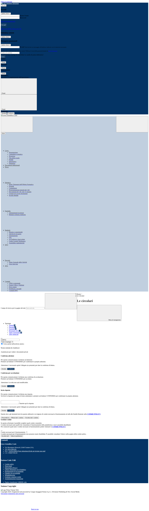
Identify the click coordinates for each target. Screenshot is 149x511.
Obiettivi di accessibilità (12, 473)
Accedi (4, 5)
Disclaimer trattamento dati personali (12, 493)
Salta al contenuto (6, 2)
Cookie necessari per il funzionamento (13, 432)
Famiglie (13, 329)
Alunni (12, 325)
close (3, 133)
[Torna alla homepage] (74, 115)
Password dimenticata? (8, 21)
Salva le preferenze (16, 436)
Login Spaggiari (52, 51)
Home (79, 294)
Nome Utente (24, 16)
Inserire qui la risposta (27, 403)
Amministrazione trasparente (14, 479)
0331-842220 (12, 449)
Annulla (4, 113)
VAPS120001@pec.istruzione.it (27, 451)
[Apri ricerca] (132, 124)
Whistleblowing (10, 475)
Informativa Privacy (11, 468)
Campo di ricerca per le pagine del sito (13, 308)
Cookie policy (9, 464)
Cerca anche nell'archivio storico (13, 344)
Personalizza (5, 417)
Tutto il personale (15, 332)
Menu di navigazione (114, 320)
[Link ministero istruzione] (10, 3)
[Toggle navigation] (17, 124)
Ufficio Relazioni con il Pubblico (15, 470)
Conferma (11, 113)
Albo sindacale (13, 334)
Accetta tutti (31, 417)
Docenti (12, 327)
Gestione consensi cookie (13, 477)
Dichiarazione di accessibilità (14, 471)
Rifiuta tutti (17, 417)
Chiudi (3, 62)
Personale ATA (14, 331)
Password (23, 18)
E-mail (22, 47)
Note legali (8, 466)
